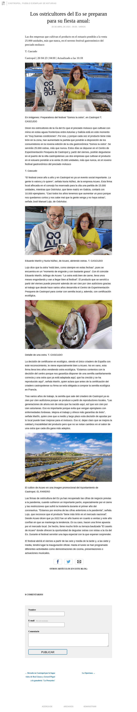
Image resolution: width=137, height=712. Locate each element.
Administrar (89, 706)
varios (82, 27)
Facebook (58, 561)
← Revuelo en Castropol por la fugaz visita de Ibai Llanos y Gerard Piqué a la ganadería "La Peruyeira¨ (40, 677)
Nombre (32, 610)
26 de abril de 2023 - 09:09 (64, 27)
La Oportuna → (88, 673)
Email (79, 561)
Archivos (68, 706)
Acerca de (47, 706)
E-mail (38, 620)
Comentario (33, 631)
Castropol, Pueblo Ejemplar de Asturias (32, 3)
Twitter (68, 561)
